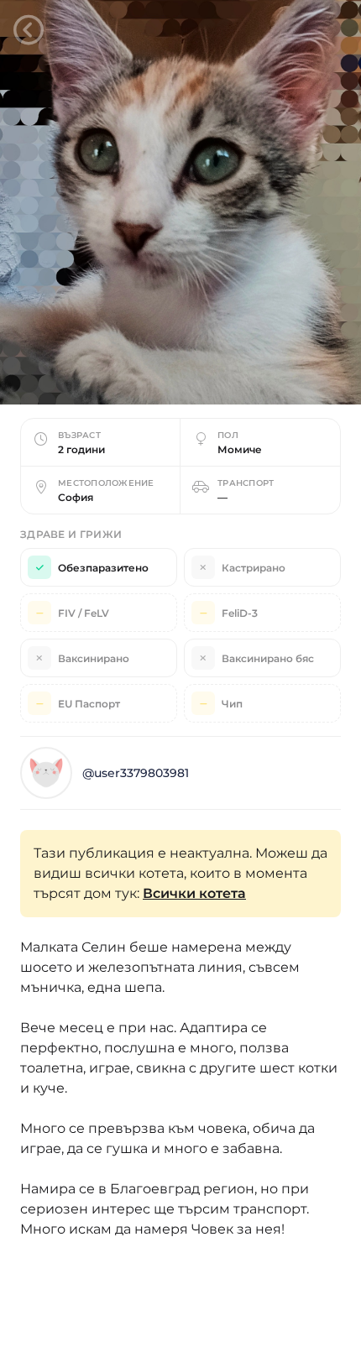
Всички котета (194, 893)
